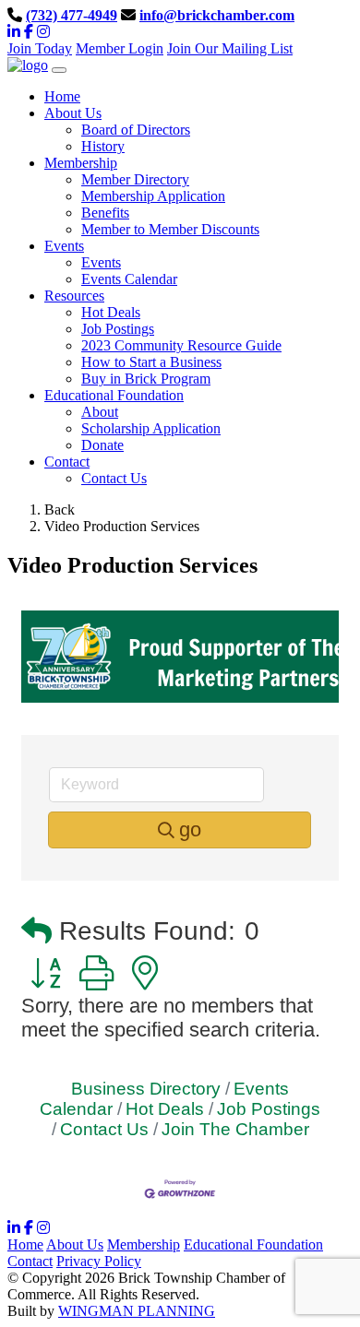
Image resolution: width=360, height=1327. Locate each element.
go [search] (190, 829)
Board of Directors (135, 129)
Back (59, 509)
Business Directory (146, 1088)
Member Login (119, 48)
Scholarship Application (151, 428)
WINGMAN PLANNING (136, 1311)
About (99, 412)
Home (25, 1244)
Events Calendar (129, 279)
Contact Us (114, 478)
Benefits (105, 212)
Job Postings (117, 329)
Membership (143, 1244)
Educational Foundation (253, 1244)
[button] (36, 931)
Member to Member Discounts (170, 229)
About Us (74, 1244)
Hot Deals (110, 312)
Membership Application (153, 196)
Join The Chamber (235, 1129)
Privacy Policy (98, 1261)
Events (101, 262)
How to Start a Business (151, 362)
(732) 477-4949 (71, 15)
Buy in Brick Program (145, 378)
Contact (30, 1261)
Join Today (39, 48)
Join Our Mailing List (230, 48)
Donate (102, 445)
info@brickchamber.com (216, 15)
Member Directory (135, 179)
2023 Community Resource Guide (181, 345)
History (103, 146)
